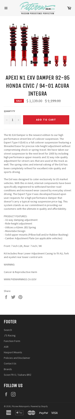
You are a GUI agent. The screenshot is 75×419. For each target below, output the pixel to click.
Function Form (12, 341)
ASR (6, 346)
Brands (8, 369)
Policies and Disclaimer (17, 358)
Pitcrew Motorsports (21, 406)
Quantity (9, 111)
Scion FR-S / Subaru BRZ (17, 374)
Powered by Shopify (39, 406)
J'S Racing (10, 335)
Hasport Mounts (13, 352)
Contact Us (10, 363)
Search (8, 330)
